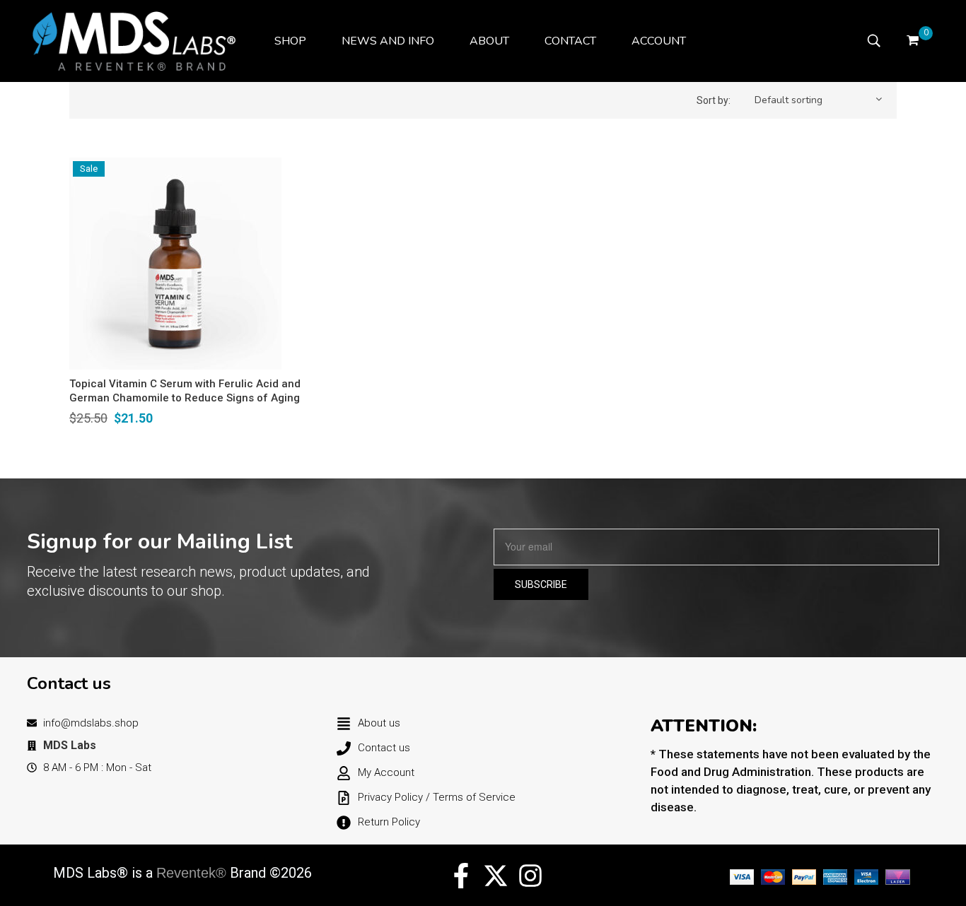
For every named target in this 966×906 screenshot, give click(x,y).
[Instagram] (530, 875)
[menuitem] (290, 41)
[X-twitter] (495, 875)
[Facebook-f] (461, 875)
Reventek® (191, 873)
